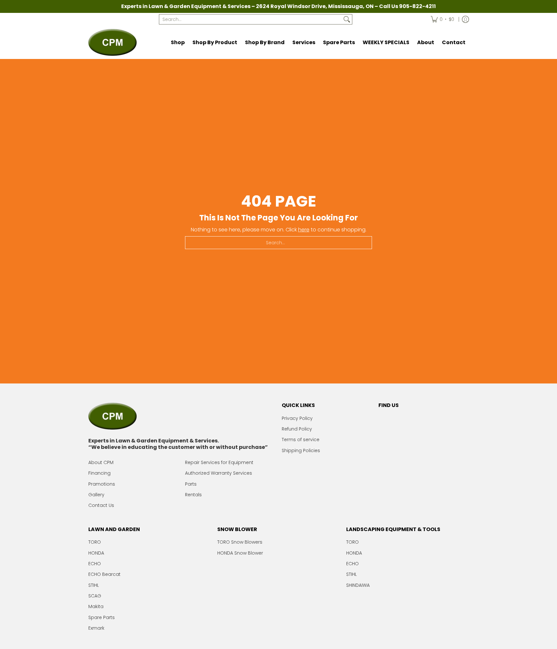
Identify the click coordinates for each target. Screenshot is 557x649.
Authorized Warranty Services (218, 473)
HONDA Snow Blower (240, 553)
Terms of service (300, 439)
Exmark (96, 628)
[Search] (347, 19)
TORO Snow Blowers (239, 542)
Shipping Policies (301, 450)
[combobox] (250, 19)
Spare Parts (101, 617)
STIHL (93, 585)
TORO (94, 542)
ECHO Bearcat (104, 574)
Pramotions (101, 484)
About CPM (100, 462)
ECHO (94, 563)
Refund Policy (297, 429)
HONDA (96, 553)
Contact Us (101, 505)
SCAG (94, 596)
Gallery (96, 494)
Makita (95, 606)
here (303, 229)
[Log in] (465, 19)
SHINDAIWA (358, 585)
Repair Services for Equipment (219, 462)
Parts (191, 484)
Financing (99, 473)
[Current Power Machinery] (112, 42)
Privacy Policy (297, 418)
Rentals (193, 494)
